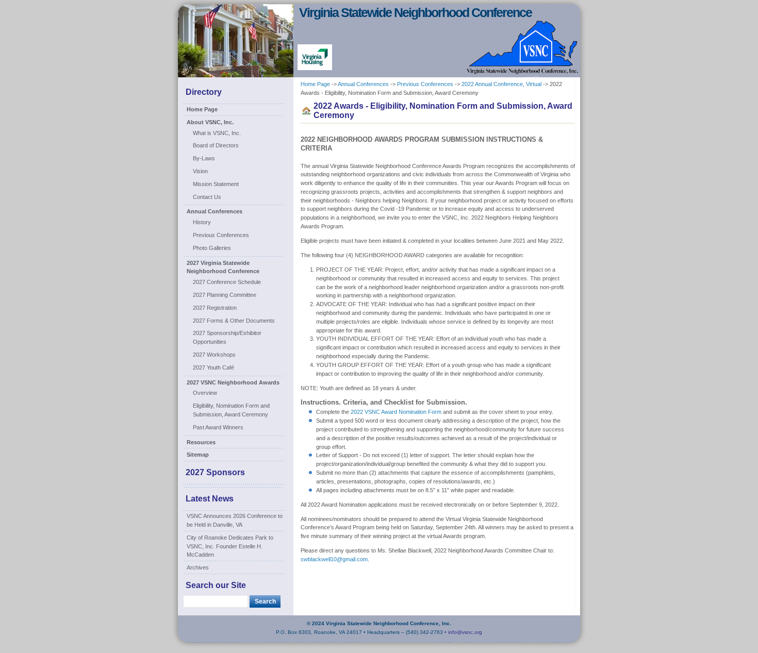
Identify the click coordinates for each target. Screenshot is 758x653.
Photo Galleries (212, 248)
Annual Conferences (214, 211)
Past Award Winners (218, 427)
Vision (200, 171)
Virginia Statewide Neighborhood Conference (415, 12)
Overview (205, 393)
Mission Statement (216, 184)
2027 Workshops (214, 354)
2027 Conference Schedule (227, 282)
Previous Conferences (221, 235)
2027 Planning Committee (224, 295)
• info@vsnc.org (463, 632)
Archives (198, 567)
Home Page (202, 109)
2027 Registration (215, 308)
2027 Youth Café (213, 367)
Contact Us (207, 197)
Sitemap (198, 454)
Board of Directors (216, 145)
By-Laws (204, 158)
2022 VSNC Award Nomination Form (396, 412)
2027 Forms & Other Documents (234, 320)
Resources (201, 442)
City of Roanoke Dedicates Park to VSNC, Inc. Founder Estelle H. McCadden (230, 546)
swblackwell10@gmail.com (334, 559)
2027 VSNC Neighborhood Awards (233, 382)
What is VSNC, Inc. (217, 133)
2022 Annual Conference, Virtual (501, 84)
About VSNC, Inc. (210, 122)
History (202, 222)
